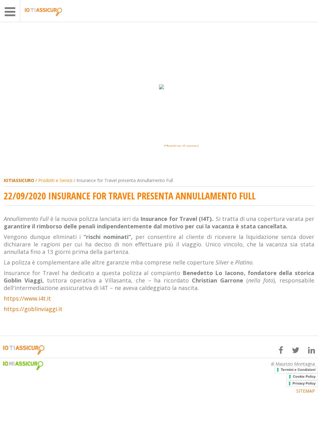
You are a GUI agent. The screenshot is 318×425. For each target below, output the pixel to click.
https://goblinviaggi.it (33, 309)
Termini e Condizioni (298, 369)
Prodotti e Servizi (55, 180)
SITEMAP (305, 391)
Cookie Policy (304, 376)
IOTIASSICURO (19, 180)
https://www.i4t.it (27, 298)
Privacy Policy (304, 383)
